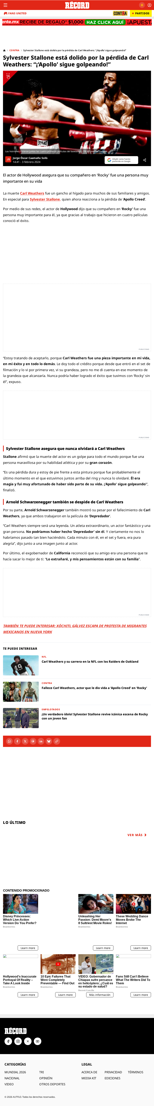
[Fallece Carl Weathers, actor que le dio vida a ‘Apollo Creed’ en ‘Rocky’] (77, 692)
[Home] (4, 50)
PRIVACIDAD (113, 1059)
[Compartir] (144, 160)
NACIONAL (12, 1065)
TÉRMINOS (135, 1059)
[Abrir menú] (5, 5)
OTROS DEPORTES (52, 1071)
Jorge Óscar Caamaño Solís (30, 158)
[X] (25, 741)
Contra (14, 50)
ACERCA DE (89, 1059)
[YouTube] (37, 1028)
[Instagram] (18, 1028)
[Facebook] (17, 741)
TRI (41, 1059)
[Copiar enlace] (56, 741)
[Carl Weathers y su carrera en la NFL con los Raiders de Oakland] (77, 665)
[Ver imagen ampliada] (77, 112)
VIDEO (9, 1071)
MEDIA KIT (89, 1065)
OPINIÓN (45, 1065)
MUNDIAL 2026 (15, 1059)
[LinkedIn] (41, 741)
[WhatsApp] (9, 741)
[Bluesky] (48, 741)
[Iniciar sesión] (149, 5)
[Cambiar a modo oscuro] (142, 5)
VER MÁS (135, 835)
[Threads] (33, 741)
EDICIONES (112, 1065)
